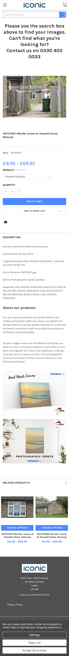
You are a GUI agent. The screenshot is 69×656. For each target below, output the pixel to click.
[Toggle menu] (5, 5)
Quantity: (9, 184)
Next (65, 482)
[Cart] (65, 5)
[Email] (5, 222)
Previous (58, 482)
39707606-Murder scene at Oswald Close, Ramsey (52, 536)
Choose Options (17, 527)
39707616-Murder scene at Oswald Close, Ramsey (17, 536)
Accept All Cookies (34, 650)
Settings (34, 635)
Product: (14, 170)
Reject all (35, 643)
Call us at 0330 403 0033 (34, 594)
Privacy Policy (15, 604)
